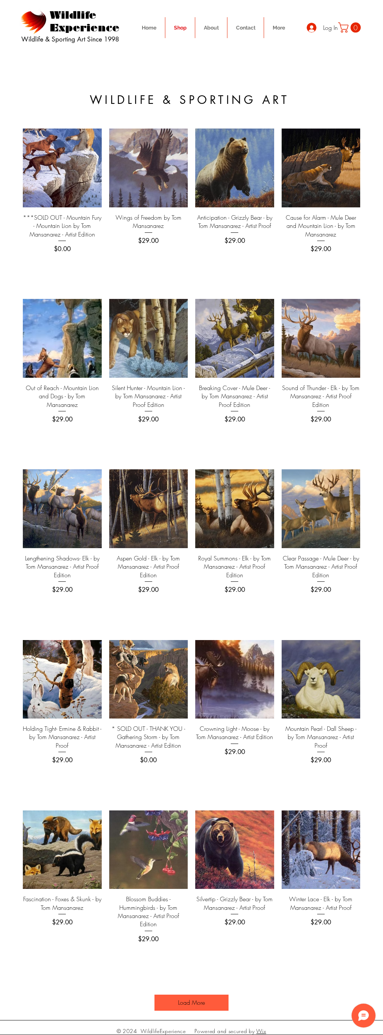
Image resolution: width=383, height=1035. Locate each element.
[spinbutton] (62, 265)
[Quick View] (62, 168)
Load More (191, 1002)
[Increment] (95, 265)
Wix (261, 1031)
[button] (350, 27)
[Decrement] (28, 265)
